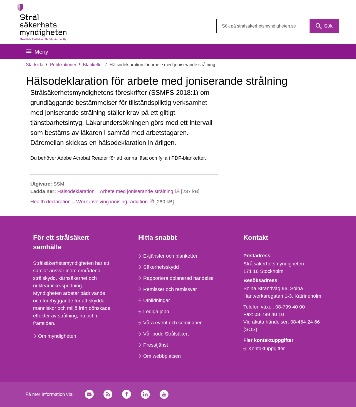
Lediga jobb (156, 311)
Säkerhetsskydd (161, 267)
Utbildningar (156, 300)
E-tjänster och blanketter (170, 256)
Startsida (34, 64)
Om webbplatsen (162, 356)
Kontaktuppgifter (266, 348)
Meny (41, 52)
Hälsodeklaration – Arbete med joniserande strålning (115, 191)
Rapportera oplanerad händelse (178, 278)
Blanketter (93, 64)
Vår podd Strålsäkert (166, 334)
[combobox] (277, 26)
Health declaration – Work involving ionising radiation (89, 201)
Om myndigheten (57, 336)
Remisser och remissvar (170, 289)
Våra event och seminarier (172, 322)
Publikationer (63, 64)
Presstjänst (155, 345)
